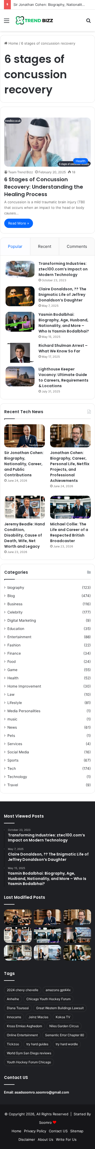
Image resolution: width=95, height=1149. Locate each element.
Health (12, 678)
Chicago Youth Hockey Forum (48, 999)
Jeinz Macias (38, 1017)
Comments (77, 246)
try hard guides (37, 1044)
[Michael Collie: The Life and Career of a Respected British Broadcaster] (70, 507)
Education (15, 629)
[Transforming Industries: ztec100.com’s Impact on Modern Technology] (20, 269)
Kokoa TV (63, 1017)
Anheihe (13, 999)
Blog (11, 596)
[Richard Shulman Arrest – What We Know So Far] (20, 353)
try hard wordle (67, 1044)
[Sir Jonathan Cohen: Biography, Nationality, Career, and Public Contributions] (24, 435)
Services (14, 744)
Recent (44, 246)
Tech (11, 768)
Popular (15, 246)
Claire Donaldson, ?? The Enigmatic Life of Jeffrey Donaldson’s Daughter (62, 294)
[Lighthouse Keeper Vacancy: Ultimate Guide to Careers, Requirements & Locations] (20, 376)
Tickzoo (13, 1044)
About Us (45, 1139)
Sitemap (76, 1131)
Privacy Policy (35, 1131)
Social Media (18, 752)
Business (14, 604)
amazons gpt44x (58, 990)
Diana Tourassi (18, 1008)
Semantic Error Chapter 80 (64, 1035)
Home (12, 43)
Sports (12, 760)
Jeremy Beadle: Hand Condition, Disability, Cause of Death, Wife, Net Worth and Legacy (24, 535)
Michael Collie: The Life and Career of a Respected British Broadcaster (69, 532)
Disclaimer (26, 1139)
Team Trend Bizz (20, 172)
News (12, 727)
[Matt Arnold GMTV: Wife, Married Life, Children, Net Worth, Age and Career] (77, 953)
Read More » (18, 223)
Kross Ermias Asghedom (24, 1026)
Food (11, 661)
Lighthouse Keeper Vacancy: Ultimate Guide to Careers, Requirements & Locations (63, 377)
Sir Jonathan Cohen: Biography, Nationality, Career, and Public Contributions (24, 464)
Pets (11, 735)
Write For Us (66, 1139)
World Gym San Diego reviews (29, 1053)
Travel (12, 785)
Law (11, 694)
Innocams (14, 1017)
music (12, 719)
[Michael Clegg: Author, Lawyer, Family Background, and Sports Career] (18, 953)
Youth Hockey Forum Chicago (29, 1062)
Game (12, 670)
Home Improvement (24, 686)
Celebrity (15, 612)
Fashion (14, 645)
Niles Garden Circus (64, 1026)
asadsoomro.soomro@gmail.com (42, 1092)
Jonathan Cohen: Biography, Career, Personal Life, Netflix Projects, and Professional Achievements (69, 466)
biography (15, 587)
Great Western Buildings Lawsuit (60, 1008)
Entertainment (19, 637)
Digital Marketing (21, 620)
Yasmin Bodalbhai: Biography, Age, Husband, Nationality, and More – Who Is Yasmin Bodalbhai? (64, 323)
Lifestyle (14, 703)
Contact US (58, 1131)
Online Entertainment (22, 1035)
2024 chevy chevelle (22, 990)
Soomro (45, 1122)
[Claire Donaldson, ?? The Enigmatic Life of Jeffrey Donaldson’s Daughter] (20, 296)
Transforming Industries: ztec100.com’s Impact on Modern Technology (63, 269)
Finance (14, 653)
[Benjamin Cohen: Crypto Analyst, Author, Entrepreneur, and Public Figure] (77, 935)
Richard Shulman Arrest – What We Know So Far (63, 348)
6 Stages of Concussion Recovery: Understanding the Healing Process (43, 187)
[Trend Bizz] (34, 20)
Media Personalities (23, 711)
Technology (17, 777)
